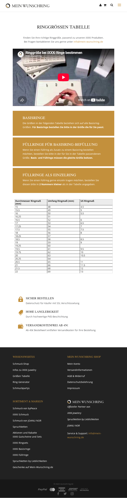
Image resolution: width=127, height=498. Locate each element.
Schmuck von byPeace (25, 408)
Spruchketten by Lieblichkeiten (30, 461)
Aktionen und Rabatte (25, 432)
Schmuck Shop (21, 363)
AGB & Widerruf (76, 376)
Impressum (73, 388)
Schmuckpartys (21, 388)
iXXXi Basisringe (21, 448)
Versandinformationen (79, 369)
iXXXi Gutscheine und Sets (27, 436)
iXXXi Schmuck (21, 414)
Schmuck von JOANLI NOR (27, 420)
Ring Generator (21, 382)
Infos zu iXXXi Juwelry (24, 369)
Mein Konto (73, 363)
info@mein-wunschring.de (88, 41)
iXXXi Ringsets (20, 442)
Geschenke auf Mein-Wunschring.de (33, 467)
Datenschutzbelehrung (80, 382)
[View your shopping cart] (105, 5)
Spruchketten (20, 426)
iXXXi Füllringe (20, 454)
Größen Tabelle (21, 376)
